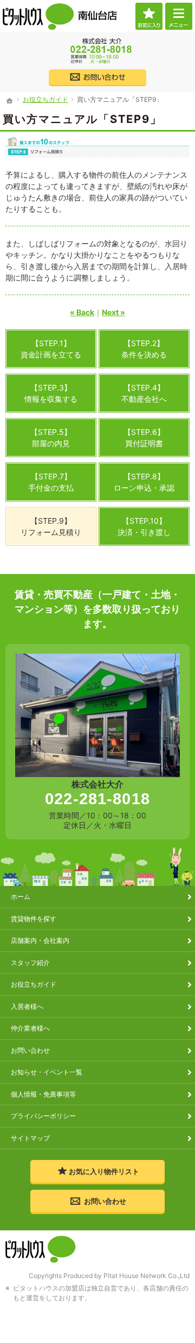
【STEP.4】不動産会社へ (144, 393)
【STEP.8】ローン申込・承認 (144, 482)
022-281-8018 (97, 798)
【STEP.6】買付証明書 (144, 437)
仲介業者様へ (30, 1028)
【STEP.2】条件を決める (144, 348)
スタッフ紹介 (30, 963)
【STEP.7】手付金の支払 (51, 482)
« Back (82, 312)
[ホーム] (9, 101)
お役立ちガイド (33, 984)
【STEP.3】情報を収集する (50, 393)
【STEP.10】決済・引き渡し (144, 526)
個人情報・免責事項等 (43, 1094)
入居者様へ (27, 1006)
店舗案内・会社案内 (40, 940)
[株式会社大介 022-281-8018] (97, 51)
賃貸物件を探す (33, 919)
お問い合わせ (30, 1050)
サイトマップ (30, 1138)
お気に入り (148, 16)
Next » (113, 312)
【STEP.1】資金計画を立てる (51, 348)
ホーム (20, 896)
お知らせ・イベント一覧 (46, 1072)
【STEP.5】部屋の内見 (51, 437)
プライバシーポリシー (43, 1116)
